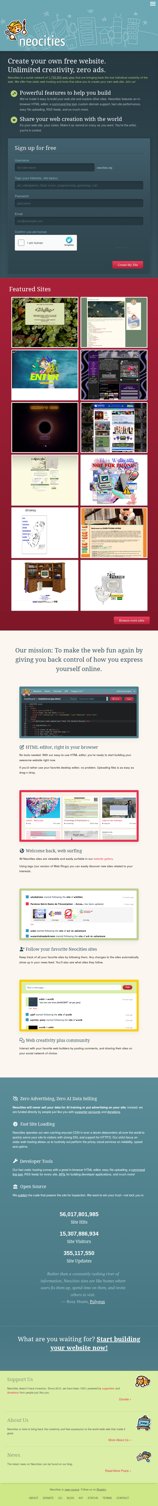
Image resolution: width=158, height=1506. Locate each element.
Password (21, 196)
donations (113, 1111)
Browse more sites (131, 620)
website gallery (103, 859)
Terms (107, 1498)
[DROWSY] (44, 532)
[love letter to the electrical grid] (44, 480)
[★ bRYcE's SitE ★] (114, 427)
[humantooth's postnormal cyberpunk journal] (114, 480)
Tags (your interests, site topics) (36, 178)
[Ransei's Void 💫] (44, 427)
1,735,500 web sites (62, 77)
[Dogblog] (44, 322)
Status (93, 1498)
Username (22, 160)
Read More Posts (117, 1470)
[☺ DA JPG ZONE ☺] (114, 375)
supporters (108, 1388)
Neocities (55, 1489)
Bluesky (101, 1489)
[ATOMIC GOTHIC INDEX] (44, 375)
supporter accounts (88, 1111)
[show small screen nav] (153, 3)
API (81, 1498)
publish (22, 1195)
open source (72, 1489)
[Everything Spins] (114, 532)
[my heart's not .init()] (114, 322)
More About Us (118, 1440)
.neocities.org (104, 168)
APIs (62, 1174)
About (33, 1498)
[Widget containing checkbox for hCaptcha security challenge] (72, 243)
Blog (70, 1498)
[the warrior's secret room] (114, 585)
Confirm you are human (31, 231)
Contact (122, 1498)
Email (18, 213)
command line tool (64, 104)
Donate (124, 1399)
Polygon (97, 1301)
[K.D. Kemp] (44, 585)
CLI (60, 1498)
